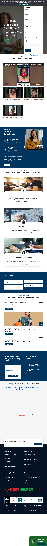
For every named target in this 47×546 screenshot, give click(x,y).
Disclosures (27, 506)
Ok (20, 4)
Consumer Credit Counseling (29, 461)
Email (26, 24)
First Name (27, 9)
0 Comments (14, 304)
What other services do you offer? (33, 281)
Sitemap (19, 506)
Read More (6, 165)
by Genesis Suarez (9, 328)
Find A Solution (13, 375)
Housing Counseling (27, 457)
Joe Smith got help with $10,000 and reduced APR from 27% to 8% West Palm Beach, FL (33, 369)
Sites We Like (26, 480)
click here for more (29, 285)
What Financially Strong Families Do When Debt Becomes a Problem (22, 341)
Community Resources (28, 475)
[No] (45, 3)
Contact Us (38, 443)
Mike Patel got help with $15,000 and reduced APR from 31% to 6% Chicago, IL (33, 365)
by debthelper (8, 304)
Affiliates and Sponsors (8, 480)
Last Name (27, 14)
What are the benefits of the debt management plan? (12, 282)
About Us (5, 475)
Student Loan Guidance (28, 464)
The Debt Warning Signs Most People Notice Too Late (18, 306)
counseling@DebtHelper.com (10, 466)
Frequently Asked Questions (9, 477)
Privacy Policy (16, 505)
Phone (26, 19)
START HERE (41, 543)
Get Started (7, 39)
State (26, 28)
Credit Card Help (27, 456)
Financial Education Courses (29, 454)
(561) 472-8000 (8, 461)
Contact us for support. (33, 55)
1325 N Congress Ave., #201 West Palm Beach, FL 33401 (10, 455)
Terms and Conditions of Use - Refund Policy (32, 505)
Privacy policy (25, 4)
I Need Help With (28, 33)
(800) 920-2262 (8, 458)
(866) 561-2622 (8, 463)
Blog (25, 482)
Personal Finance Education (29, 462)
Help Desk (8, 505)
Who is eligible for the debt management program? (11, 287)
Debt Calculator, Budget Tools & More (31, 477)
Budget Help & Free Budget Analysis (30, 459)
